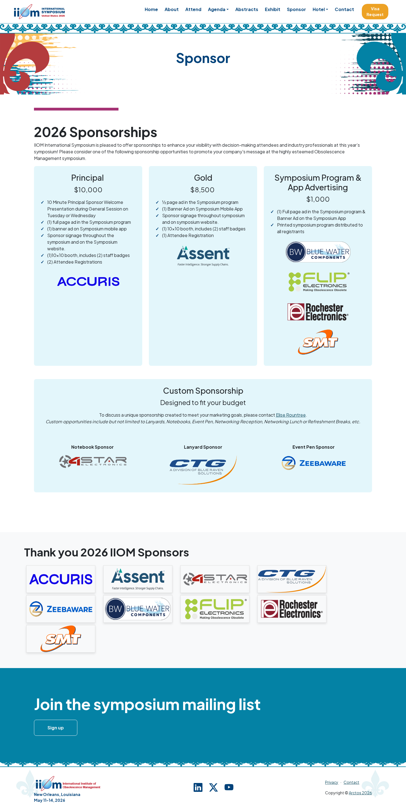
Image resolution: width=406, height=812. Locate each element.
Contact (344, 9)
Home (151, 9)
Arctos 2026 (360, 792)
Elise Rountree (291, 415)
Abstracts (246, 9)
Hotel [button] (319, 9)
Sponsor (296, 9)
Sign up (56, 727)
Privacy (331, 782)
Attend (193, 9)
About (172, 9)
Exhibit (272, 9)
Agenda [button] (216, 9)
